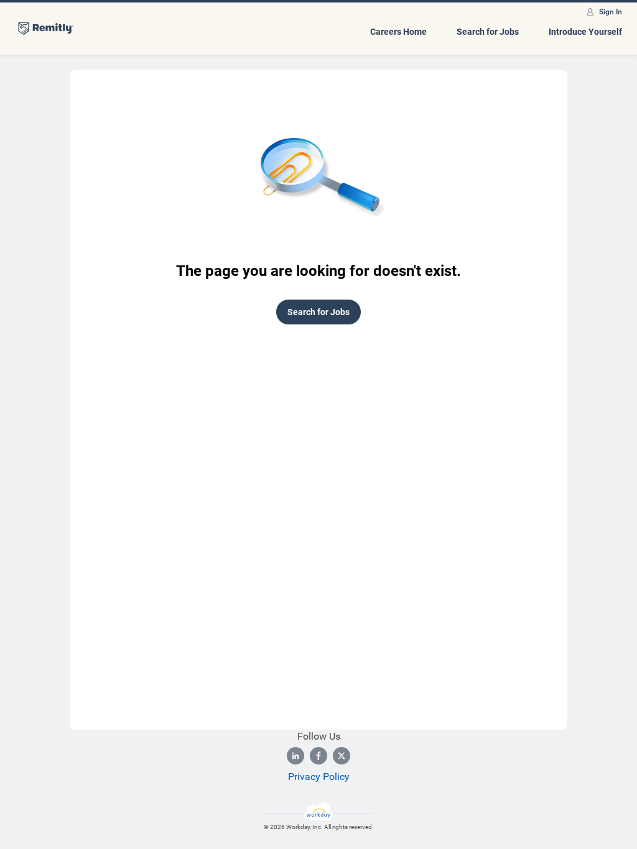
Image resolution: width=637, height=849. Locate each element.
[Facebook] (318, 755)
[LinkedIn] (295, 755)
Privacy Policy (319, 776)
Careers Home (398, 32)
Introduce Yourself (585, 32)
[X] (341, 755)
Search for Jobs (488, 32)
